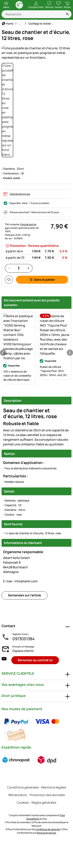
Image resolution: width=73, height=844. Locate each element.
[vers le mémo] (9, 280)
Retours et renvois (46, 832)
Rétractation (17, 795)
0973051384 (23, 638)
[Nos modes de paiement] (36, 728)
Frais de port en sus (20, 194)
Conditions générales (23, 787)
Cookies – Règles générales (36, 802)
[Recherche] (67, 14)
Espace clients (22, 651)
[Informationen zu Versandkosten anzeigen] (32, 760)
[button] (36, 53)
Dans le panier (44, 279)
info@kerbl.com (20, 581)
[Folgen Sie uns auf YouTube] (4, 660)
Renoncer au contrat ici (35, 660)
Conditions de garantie (47, 829)
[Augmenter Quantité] (28, 268)
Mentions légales (53, 787)
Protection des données (47, 795)
